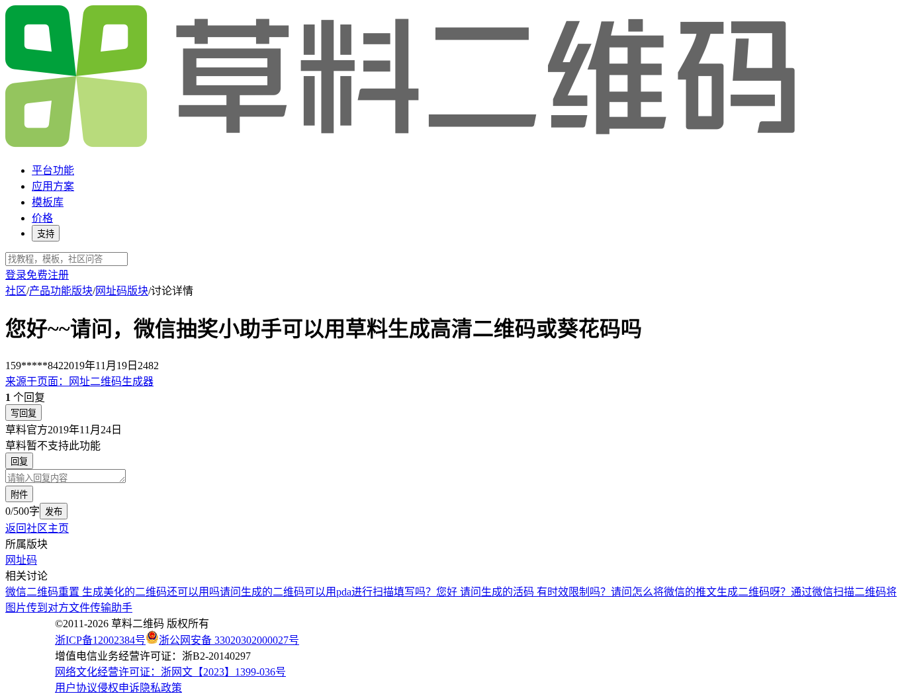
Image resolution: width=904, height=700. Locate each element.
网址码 (21, 560)
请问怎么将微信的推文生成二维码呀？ (701, 591)
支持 (45, 234)
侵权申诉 (118, 687)
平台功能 (53, 170)
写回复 (23, 413)
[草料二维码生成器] (402, 144)
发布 (53, 512)
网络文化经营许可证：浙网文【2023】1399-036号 (170, 672)
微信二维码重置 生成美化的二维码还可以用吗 (112, 591)
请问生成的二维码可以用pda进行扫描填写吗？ (328, 591)
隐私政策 (161, 687)
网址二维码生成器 (79, 381)
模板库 (48, 202)
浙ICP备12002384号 (100, 640)
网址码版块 (121, 290)
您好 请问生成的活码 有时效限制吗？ (523, 591)
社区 (15, 290)
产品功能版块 (61, 290)
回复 (19, 461)
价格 (42, 218)
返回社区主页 (37, 528)
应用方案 (53, 186)
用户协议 (76, 687)
